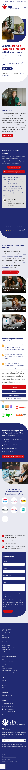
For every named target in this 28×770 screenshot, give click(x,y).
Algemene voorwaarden (9, 757)
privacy (21, 602)
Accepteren (14, 387)
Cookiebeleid (9, 398)
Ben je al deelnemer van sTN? (11, 594)
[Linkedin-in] (3, 715)
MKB (12, 265)
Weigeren (14, 391)
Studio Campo (14, 761)
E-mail (5, 568)
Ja (5, 596)
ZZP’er (24, 263)
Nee (10, 596)
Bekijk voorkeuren (14, 395)
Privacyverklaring (17, 398)
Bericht (5, 582)
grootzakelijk (5, 267)
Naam (5, 561)
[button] (25, 8)
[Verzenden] (25, 740)
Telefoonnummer (8, 575)
